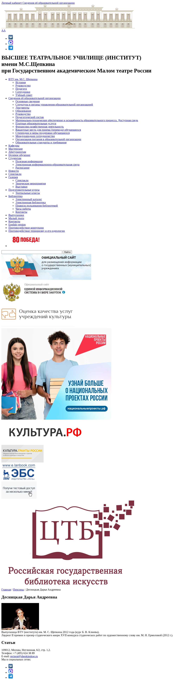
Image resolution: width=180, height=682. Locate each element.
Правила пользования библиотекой (36, 205)
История (20, 82)
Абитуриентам (17, 151)
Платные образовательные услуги (35, 123)
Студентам (14, 158)
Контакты (21, 211)
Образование (23, 110)
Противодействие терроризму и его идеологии (36, 230)
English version (17, 224)
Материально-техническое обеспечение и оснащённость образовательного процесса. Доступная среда (76, 120)
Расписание (22, 167)
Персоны (18, 589)
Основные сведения (27, 101)
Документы (22, 107)
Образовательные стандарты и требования (40, 142)
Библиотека (15, 196)
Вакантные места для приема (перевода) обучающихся (48, 129)
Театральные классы (27, 192)
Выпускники (16, 215)
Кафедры (13, 145)
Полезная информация (29, 161)
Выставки (21, 186)
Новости (13, 170)
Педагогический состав (29, 117)
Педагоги (21, 88)
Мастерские (15, 148)
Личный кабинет (11, 2)
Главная (6, 589)
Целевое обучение (19, 155)
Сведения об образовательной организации (48, 2)
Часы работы (23, 208)
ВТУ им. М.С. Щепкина (22, 79)
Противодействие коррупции (26, 227)
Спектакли (14, 174)
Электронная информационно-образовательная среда (47, 164)
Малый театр (16, 218)
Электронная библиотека (30, 202)
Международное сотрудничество (35, 136)
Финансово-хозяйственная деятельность (39, 126)
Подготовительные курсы (24, 189)
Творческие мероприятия (30, 183)
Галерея (13, 177)
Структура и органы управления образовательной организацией (54, 104)
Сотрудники (22, 91)
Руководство (23, 85)
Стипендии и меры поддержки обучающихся (42, 132)
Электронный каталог (28, 199)
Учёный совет (23, 95)
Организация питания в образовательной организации (48, 139)
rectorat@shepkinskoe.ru (24, 656)
